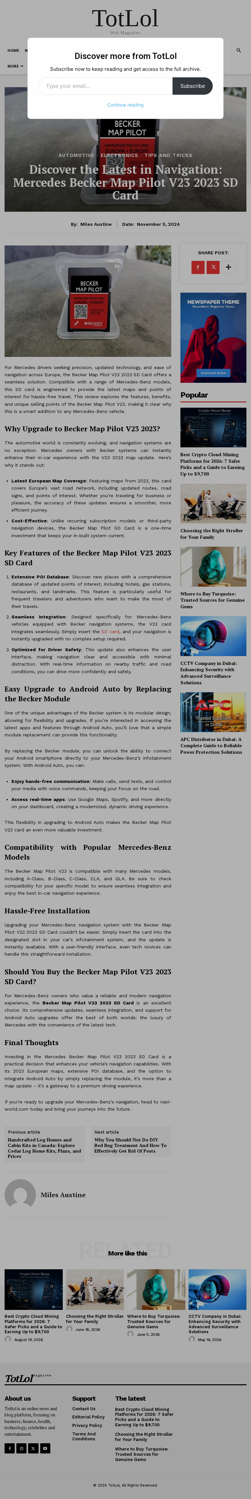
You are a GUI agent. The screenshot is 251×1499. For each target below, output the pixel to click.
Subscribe (192, 86)
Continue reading (125, 104)
